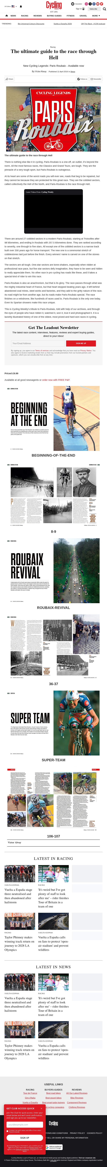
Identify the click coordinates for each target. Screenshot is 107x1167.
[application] (53, 211)
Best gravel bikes (53, 1098)
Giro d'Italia (30, 1098)
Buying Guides (54, 16)
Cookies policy (94, 1133)
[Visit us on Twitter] (90, 3)
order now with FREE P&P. (56, 380)
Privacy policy (77, 1133)
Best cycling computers (53, 1107)
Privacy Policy (33, 1147)
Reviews (38, 16)
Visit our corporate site (87, 1158)
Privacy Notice (85, 351)
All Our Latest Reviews (76, 1093)
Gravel (83, 16)
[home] (6, 16)
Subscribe (93, 9)
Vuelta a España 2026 (63, 24)
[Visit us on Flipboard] (101, 3)
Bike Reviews (76, 1098)
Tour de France (30, 1093)
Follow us (83, 79)
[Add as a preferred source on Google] (53, 1147)
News (13, 16)
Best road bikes (53, 1093)
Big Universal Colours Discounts (31, 24)
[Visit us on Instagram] (86, 3)
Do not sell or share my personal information (63, 1138)
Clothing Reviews (77, 1107)
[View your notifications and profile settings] (20, 6)
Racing (24, 16)
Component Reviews (77, 1102)
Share (11, 79)
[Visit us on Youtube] (97, 3)
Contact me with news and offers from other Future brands (25, 1131)
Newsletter (97, 79)
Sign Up (24, 1137)
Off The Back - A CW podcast (93, 24)
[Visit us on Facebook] (94, 3)
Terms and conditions (56, 1133)
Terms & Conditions (22, 1149)
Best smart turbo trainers (53, 1102)
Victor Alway (40, 71)
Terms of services (42, 351)
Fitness (70, 16)
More (95, 16)
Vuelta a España (30, 1102)
